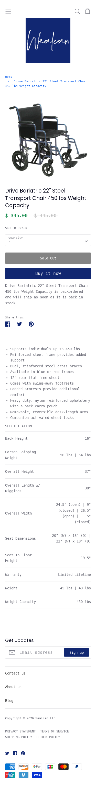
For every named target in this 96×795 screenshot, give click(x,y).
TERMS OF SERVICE (54, 731)
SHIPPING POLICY (18, 737)
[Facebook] (13, 753)
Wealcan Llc (45, 718)
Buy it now (48, 273)
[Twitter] (5, 753)
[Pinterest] (21, 753)
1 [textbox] (10, 243)
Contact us (15, 673)
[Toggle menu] (8, 11)
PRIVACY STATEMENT (20, 731)
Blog (9, 701)
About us (13, 687)
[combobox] (48, 240)
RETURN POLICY (48, 737)
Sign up (76, 652)
